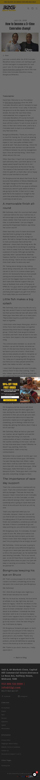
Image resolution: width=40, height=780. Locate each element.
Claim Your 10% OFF (10, 400)
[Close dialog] (39, 378)
